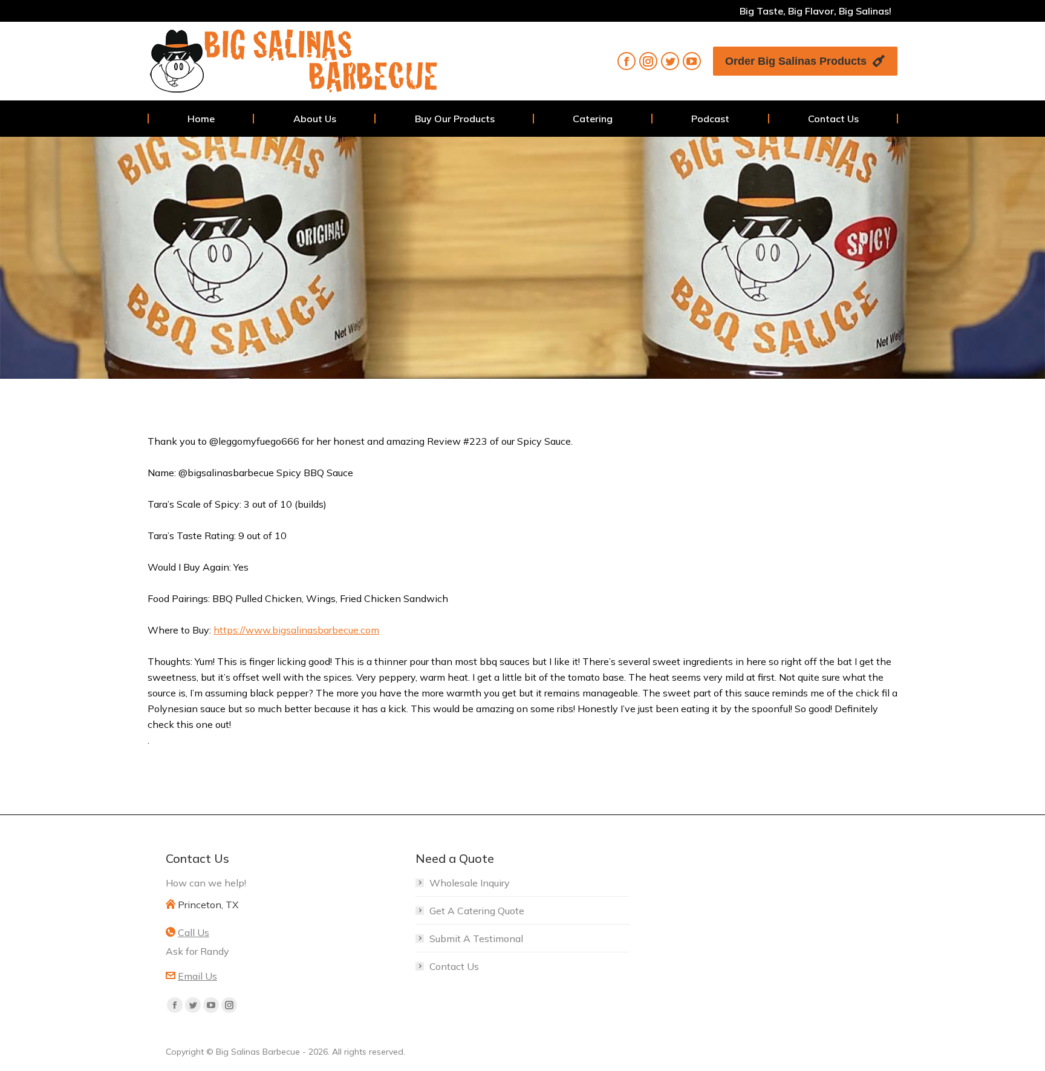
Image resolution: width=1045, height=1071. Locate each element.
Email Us (197, 976)
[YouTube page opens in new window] (692, 61)
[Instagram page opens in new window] (648, 61)
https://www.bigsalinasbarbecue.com (296, 630)
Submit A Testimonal (476, 938)
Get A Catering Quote (476, 911)
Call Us (193, 932)
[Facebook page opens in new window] (626, 61)
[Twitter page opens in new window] (670, 61)
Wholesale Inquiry (469, 883)
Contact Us (454, 966)
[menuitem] (201, 118)
